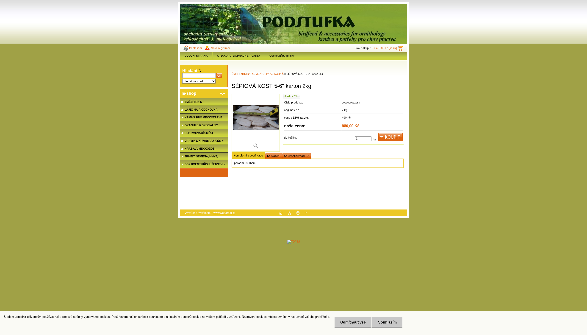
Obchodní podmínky (281, 55)
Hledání (189, 70)
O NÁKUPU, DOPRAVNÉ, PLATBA (238, 55)
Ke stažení (273, 156)
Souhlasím (387, 322)
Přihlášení (195, 48)
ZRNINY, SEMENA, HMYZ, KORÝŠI (262, 73)
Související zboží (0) (296, 156)
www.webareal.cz (224, 213)
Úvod (235, 73)
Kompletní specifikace (248, 155)
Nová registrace (221, 48)
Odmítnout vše (353, 322)
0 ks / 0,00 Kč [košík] (384, 48)
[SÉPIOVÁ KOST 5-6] (256, 122)
